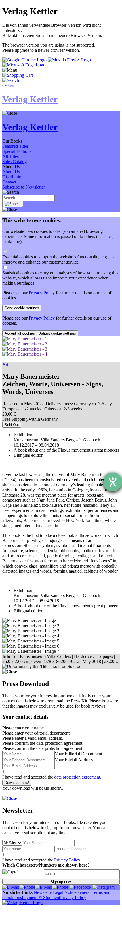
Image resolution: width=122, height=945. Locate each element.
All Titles (10, 156)
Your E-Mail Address (74, 759)
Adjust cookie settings (57, 333)
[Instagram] (103, 887)
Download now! (17, 783)
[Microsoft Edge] (23, 64)
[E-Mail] (10, 887)
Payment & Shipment (41, 897)
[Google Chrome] (24, 59)
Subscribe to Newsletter (23, 187)
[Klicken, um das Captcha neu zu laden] (22, 874)
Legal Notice (64, 892)
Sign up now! (61, 882)
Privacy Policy (42, 292)
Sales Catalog (14, 161)
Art (5, 364)
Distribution (13, 176)
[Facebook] (80, 887)
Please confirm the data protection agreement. (42, 748)
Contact (9, 182)
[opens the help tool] (112, 482)
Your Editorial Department (78, 753)
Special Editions (16, 151)
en (12, 85)
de (4, 85)
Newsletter (43, 892)
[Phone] (27, 887)
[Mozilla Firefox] (69, 59)
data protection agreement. (77, 777)
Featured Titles (15, 146)
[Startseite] (22, 902)
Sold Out (12, 425)
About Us (11, 171)
